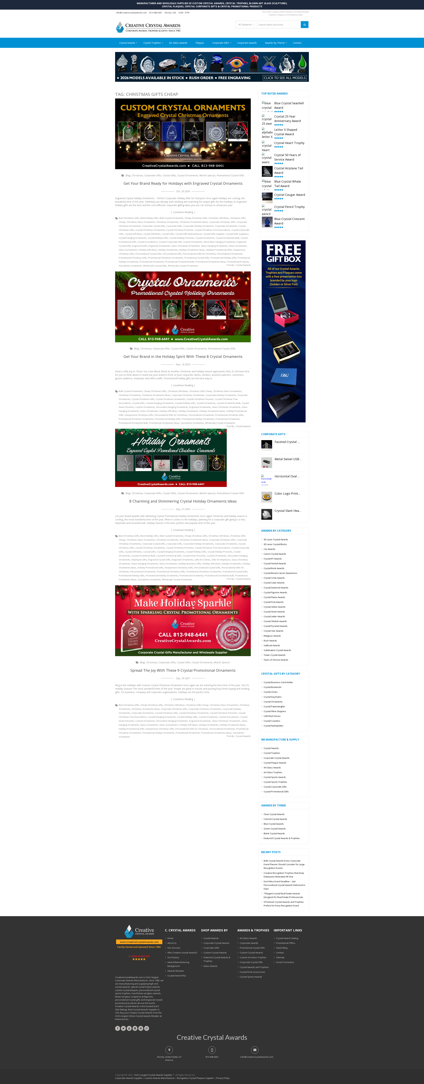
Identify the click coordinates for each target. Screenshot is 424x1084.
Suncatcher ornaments (130, 265)
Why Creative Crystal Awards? (182, 952)
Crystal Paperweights (274, 706)
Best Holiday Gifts (149, 218)
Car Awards (269, 549)
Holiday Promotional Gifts (219, 249)
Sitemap (280, 957)
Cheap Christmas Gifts (196, 218)
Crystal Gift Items (151, 233)
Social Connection (285, 962)
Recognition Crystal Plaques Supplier (195, 1078)
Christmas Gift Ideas (219, 218)
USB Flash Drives (272, 716)
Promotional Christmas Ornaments (165, 257)
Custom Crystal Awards (215, 952)
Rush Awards (270, 640)
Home (170, 938)
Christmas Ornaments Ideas (194, 221)
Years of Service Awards (276, 659)
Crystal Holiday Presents (181, 237)
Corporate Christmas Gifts (222, 221)
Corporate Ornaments (226, 225)
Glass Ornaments (238, 245)
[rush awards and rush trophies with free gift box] (284, 421)
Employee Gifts (139, 559)
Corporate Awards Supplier (128, 1078)
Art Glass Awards (178, 42)
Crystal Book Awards (274, 568)
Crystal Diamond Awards (276, 587)
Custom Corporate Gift (170, 241)
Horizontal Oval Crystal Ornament (288, 476)
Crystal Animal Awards (275, 563)
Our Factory (173, 957)
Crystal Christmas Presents (179, 229)
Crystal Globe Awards (274, 606)
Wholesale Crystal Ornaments (183, 265)
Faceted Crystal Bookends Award (288, 442)
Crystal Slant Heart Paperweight (288, 511)
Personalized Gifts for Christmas (199, 253)
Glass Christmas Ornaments (185, 245)
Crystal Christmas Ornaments (150, 229)
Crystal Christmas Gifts (143, 399)
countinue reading (183, 212)
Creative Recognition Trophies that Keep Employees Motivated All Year (284, 874)
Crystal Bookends (272, 687)
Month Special (207, 175)
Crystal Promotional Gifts (169, 555)
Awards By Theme (275, 42)
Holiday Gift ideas (148, 249)
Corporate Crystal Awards (277, 757)
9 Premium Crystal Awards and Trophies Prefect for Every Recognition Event (284, 903)
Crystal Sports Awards (275, 777)
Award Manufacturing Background (178, 964)
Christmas (137, 175)
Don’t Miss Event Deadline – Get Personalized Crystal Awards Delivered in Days (284, 885)
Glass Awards (210, 965)
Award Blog (281, 947)
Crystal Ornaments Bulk (227, 237)
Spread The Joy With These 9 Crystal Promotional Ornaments (183, 670)
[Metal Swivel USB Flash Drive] (266, 462)
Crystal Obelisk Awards (275, 621)
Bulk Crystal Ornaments (171, 218)
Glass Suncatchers (128, 249)
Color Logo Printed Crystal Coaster (288, 493)
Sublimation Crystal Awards (277, 650)
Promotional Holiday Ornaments (198, 418)
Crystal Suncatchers (148, 241)
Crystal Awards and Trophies (254, 967)
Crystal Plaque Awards (275, 762)
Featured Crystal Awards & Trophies (282, 838)
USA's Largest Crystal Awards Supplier (153, 1074)
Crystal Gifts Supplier (214, 233)
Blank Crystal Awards (274, 833)
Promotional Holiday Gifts (223, 257)
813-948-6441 (155, 12)
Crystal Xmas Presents (194, 555)
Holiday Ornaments (168, 249)
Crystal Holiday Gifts (158, 237)
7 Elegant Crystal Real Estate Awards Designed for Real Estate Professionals (283, 895)
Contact (297, 42)
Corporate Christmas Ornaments (188, 395)
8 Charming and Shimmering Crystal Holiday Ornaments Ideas (183, 501)
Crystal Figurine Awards (275, 592)
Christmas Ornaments (167, 221)
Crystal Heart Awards (274, 611)
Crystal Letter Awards (274, 616)
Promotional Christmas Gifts (133, 257)
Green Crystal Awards (275, 828)
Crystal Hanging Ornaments (132, 237)
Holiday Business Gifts (189, 563)
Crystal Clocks (271, 691)
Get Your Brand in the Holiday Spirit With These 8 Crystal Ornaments (183, 356)
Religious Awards (272, 635)
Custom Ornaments (192, 241)
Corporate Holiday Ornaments (198, 225)
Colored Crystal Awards (275, 819)
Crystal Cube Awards (274, 582)
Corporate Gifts (220, 42)
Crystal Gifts (169, 175)
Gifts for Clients (202, 559)
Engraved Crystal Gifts (159, 559)
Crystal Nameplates (273, 725)
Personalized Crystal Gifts (148, 253)
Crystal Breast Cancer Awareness (280, 573)
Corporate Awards (247, 42)
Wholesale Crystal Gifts (155, 265)
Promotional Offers (285, 942)
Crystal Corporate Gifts (275, 786)
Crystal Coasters (272, 720)
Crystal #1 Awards (273, 558)
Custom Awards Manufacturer (160, 1078)
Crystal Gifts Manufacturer (188, 233)
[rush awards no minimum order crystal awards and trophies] (212, 81)
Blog (127, 175)
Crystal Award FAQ (176, 975)
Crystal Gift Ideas (133, 233)
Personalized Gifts (172, 253)
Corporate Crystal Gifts (153, 225)
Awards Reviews (175, 970)
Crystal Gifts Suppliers (237, 233)
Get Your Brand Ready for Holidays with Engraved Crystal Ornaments (183, 183)
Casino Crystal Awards (275, 553)
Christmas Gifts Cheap (200, 391)
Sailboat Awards (272, 645)
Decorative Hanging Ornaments (219, 241)
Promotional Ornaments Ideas (210, 261)
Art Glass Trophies (273, 772)
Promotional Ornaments (152, 261)
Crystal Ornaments (187, 175)
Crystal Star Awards (273, 630)
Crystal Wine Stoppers (275, 711)
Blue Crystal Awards (274, 823)
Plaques (200, 42)
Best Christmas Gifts (129, 218)
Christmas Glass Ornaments (141, 221)
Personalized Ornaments (229, 253)
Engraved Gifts (139, 245)
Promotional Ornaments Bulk (179, 261)
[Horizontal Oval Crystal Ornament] (266, 480)
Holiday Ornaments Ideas (192, 249)
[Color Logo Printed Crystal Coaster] (266, 497)
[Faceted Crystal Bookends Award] (266, 445)
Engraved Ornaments (159, 245)
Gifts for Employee (221, 559)
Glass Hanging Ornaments (214, 245)
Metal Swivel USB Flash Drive (288, 459)
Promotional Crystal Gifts (230, 175)
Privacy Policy (223, 1078)
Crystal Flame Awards (274, 597)
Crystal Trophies (152, 42)
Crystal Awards (127, 42)
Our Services (173, 947)
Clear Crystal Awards (274, 814)
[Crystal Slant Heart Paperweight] (266, 514)
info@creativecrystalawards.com (131, 12)
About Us (172, 942)
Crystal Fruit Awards (274, 602)
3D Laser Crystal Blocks (275, 544)
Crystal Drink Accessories (252, 971)
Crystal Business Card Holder (278, 682)
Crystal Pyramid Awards (276, 626)
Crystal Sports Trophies (275, 781)
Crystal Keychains (273, 696)
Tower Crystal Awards (275, 654)
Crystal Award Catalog (287, 938)
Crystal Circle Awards (274, 577)
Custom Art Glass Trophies (253, 957)
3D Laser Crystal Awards (276, 539)
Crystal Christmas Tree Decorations (212, 229)
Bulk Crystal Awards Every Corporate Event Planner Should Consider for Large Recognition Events (284, 864)
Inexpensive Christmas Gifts (139, 414)
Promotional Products (238, 261)
